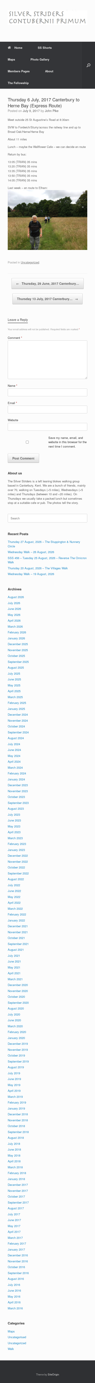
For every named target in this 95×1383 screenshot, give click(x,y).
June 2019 (14, 1079)
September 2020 (18, 1002)
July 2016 (14, 1285)
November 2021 (18, 932)
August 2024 (16, 738)
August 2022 (16, 879)
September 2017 (18, 1202)
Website (13, 420)
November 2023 (18, 791)
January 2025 (16, 709)
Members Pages (19, 71)
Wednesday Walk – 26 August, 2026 (31, 552)
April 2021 (14, 973)
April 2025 (14, 691)
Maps (11, 59)
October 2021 (16, 938)
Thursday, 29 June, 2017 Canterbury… (47, 283)
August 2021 (16, 949)
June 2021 (14, 961)
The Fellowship (18, 83)
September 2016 (18, 1273)
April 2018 (14, 1161)
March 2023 (15, 838)
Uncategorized (30, 262)
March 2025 (15, 697)
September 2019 (18, 1061)
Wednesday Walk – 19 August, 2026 (31, 574)
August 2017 (16, 1208)
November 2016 (18, 1261)
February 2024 (17, 773)
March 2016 (15, 1308)
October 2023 (16, 797)
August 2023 (16, 808)
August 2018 (16, 1137)
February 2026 (17, 632)
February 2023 (17, 844)
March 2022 (15, 908)
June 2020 (14, 1020)
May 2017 (14, 1226)
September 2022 (18, 873)
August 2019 (16, 1067)
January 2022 (16, 920)
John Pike (52, 110)
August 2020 (16, 1008)
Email (12, 403)
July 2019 (14, 1073)
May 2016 (14, 1296)
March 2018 (15, 1167)
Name (12, 385)
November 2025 (18, 650)
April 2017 (14, 1232)
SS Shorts (45, 47)
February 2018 (17, 1173)
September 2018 (18, 1132)
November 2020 (18, 991)
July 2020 (14, 1014)
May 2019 (14, 1085)
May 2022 (14, 897)
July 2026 (14, 603)
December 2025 (18, 644)
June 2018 (14, 1149)
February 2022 (17, 914)
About (49, 71)
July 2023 (14, 814)
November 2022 (18, 861)
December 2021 (18, 926)
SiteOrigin (53, 1374)
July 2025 (14, 673)
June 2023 (14, 820)
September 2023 (18, 803)
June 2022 (14, 891)
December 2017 (18, 1185)
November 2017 (18, 1191)
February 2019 (17, 1102)
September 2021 (18, 944)
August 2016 (16, 1279)
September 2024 (18, 732)
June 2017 (14, 1220)
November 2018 (18, 1120)
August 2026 (16, 597)
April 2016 (14, 1302)
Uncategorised (17, 1337)
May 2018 (14, 1155)
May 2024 (14, 756)
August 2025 (16, 667)
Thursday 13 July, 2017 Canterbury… (47, 299)
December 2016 (18, 1255)
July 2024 (14, 744)
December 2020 (18, 985)
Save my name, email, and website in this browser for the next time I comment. (67, 442)
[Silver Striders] (47, 17)
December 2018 (18, 1114)
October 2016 (16, 1267)
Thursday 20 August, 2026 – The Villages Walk (38, 568)
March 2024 (15, 767)
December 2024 (18, 714)
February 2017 (17, 1243)
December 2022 (18, 855)
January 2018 (16, 1179)
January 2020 (16, 1038)
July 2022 (14, 885)
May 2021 (14, 967)
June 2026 (14, 609)
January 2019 (16, 1108)
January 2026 (16, 638)
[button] (88, 65)
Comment (15, 338)
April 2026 (14, 620)
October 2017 (16, 1196)
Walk (11, 1349)
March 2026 (15, 626)
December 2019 (18, 1043)
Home (18, 47)
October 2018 (16, 1126)
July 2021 (14, 955)
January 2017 (16, 1249)
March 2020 (15, 1026)
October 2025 (16, 656)
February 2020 (17, 1032)
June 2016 (14, 1290)
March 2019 (15, 1096)
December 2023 (18, 785)
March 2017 (15, 1238)
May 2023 (14, 826)
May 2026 (14, 615)
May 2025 (14, 685)
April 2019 (14, 1090)
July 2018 (14, 1143)
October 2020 (16, 996)
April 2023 (14, 832)
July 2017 (14, 1214)
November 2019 (18, 1049)
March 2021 (15, 979)
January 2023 (16, 850)
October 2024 (16, 726)
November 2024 (18, 720)
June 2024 (14, 750)
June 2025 (14, 679)
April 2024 (14, 761)
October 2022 (16, 867)
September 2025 (18, 662)
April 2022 (14, 902)
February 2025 (17, 703)
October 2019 (16, 1055)
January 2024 (16, 779)
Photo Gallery (39, 59)
